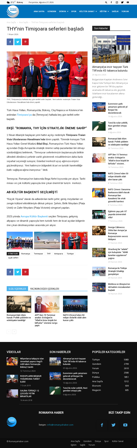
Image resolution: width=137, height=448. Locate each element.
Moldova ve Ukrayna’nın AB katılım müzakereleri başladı (119, 287)
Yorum (125, 11)
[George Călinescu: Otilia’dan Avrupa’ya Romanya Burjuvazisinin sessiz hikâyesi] (99, 230)
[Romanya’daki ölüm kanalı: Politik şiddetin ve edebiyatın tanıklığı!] (19, 304)
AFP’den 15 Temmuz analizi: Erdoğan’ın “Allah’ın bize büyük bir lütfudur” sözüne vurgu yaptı (46, 320)
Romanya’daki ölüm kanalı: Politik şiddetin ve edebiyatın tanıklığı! (19, 318)
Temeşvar (38, 253)
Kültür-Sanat (87, 11)
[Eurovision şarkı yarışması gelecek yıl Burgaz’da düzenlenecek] (99, 107)
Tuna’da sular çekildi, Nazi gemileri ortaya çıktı (118, 126)
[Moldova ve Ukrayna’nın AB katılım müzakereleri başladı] (99, 287)
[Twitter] (122, 2)
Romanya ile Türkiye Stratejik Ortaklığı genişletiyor (117, 271)
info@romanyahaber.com (60, 424)
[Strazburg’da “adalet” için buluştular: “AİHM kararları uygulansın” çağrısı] (99, 252)
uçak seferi (13, 257)
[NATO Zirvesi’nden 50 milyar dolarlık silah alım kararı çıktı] (75, 304)
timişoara (58, 253)
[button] (106, 2)
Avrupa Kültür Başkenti (34, 216)
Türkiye (70, 253)
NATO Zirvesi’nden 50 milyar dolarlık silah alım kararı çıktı (74, 318)
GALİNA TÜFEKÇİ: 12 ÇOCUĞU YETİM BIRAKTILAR (29, 394)
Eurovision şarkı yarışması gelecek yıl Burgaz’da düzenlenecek (75, 376)
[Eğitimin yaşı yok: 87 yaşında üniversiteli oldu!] (99, 214)
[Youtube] (127, 2)
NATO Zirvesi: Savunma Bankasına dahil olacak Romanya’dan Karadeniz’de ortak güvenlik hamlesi (119, 195)
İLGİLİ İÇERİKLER (17, 288)
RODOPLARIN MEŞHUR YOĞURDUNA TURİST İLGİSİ (30, 379)
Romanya (25, 253)
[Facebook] (111, 2)
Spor (73, 11)
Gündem (51, 11)
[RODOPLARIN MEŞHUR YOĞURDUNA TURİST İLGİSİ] (12, 379)
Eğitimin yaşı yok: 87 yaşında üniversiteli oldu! (117, 214)
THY (49, 253)
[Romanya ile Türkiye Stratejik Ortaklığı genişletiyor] (99, 271)
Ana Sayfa (39, 11)
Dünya (62, 11)
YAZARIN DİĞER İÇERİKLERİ (44, 288)
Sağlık (115, 11)
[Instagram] (116, 2)
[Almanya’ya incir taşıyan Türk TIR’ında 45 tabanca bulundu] (111, 49)
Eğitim (103, 11)
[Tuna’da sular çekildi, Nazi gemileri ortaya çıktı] (99, 126)
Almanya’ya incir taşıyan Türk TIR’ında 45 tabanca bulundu (74, 362)
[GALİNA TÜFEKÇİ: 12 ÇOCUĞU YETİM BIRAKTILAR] (12, 393)
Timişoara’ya (24, 114)
